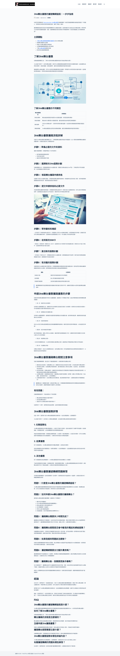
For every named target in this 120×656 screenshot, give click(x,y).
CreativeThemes (38, 653)
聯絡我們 (89, 4)
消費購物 (49, 17)
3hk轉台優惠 (42, 48)
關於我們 (94, 4)
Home (79, 4)
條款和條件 (84, 4)
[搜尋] (104, 4)
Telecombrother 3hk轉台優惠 (50, 22)
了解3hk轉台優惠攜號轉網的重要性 (45, 41)
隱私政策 (100, 4)
